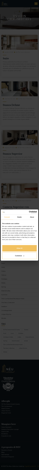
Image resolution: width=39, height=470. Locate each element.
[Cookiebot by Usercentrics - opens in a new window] (29, 212)
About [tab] (32, 217)
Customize (18, 255)
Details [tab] (19, 217)
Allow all (19, 248)
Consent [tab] (7, 217)
